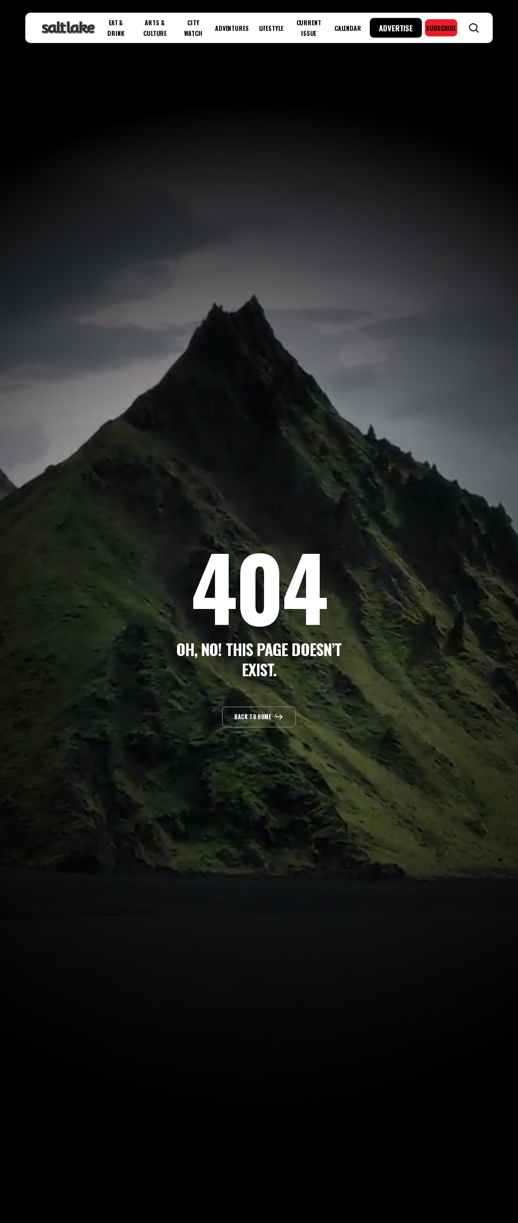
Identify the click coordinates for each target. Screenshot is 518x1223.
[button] (259, 717)
